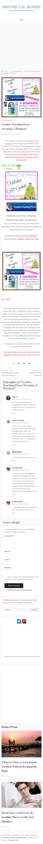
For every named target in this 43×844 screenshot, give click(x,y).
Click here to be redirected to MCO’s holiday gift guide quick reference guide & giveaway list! (22, 157)
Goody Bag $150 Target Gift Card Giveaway (10, 374)
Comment (9, 536)
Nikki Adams (17, 452)
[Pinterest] (24, 621)
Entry (4, 299)
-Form (8, 299)
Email (7, 560)
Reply (13, 413)
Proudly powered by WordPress (14, 837)
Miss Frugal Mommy (21, 7)
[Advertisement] (21, 45)
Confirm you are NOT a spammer (19, 590)
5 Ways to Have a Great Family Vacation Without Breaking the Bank (19, 767)
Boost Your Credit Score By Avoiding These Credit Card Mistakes (18, 817)
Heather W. (19, 134)
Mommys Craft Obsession (26, 236)
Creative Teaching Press (28, 239)
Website (7, 568)
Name (7, 551)
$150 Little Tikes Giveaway (36, 374)
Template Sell (13, 840)
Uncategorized (7, 120)
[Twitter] (19, 621)
